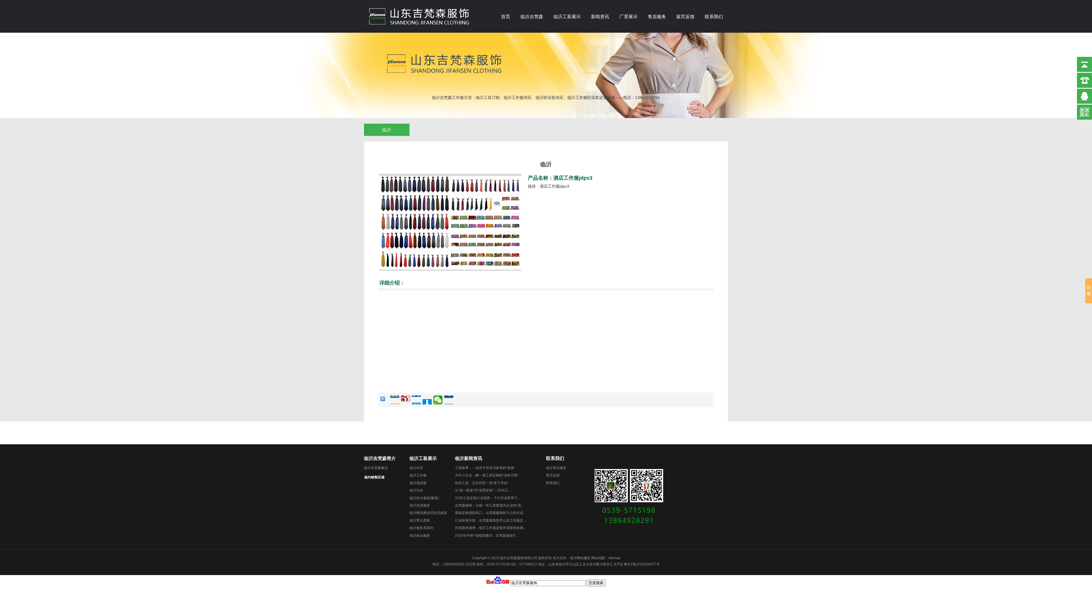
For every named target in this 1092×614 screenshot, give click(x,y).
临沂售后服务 (556, 468)
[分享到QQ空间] (394, 400)
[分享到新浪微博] (405, 400)
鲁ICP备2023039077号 (642, 564)
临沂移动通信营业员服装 (428, 513)
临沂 (386, 129)
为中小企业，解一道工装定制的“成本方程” (487, 475)
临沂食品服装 (420, 536)
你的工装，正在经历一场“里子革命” (481, 483)
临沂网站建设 (580, 558)
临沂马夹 (416, 490)
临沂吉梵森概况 (376, 468)
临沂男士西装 (420, 520)
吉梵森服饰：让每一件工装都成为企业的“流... (489, 505)
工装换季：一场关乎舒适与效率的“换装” (485, 468)
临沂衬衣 (416, 468)
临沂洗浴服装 (420, 505)
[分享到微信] (437, 400)
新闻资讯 (600, 16)
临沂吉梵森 (531, 16)
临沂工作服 (418, 475)
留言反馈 (685, 16)
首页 (505, 16)
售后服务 (657, 16)
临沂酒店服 (418, 483)
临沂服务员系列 (421, 528)
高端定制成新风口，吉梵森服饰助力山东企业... (490, 513)
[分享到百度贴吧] (448, 400)
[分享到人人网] (427, 400)
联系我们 (714, 16)
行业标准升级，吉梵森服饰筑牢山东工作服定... (490, 520)
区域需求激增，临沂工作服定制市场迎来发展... (490, 528)
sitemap (614, 558)
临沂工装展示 (567, 16)
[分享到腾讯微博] (416, 400)
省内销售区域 (374, 477)
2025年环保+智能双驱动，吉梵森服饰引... (487, 536)
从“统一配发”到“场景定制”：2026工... (483, 490)
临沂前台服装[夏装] (424, 498)
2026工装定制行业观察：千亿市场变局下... (487, 498)
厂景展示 (628, 16)
